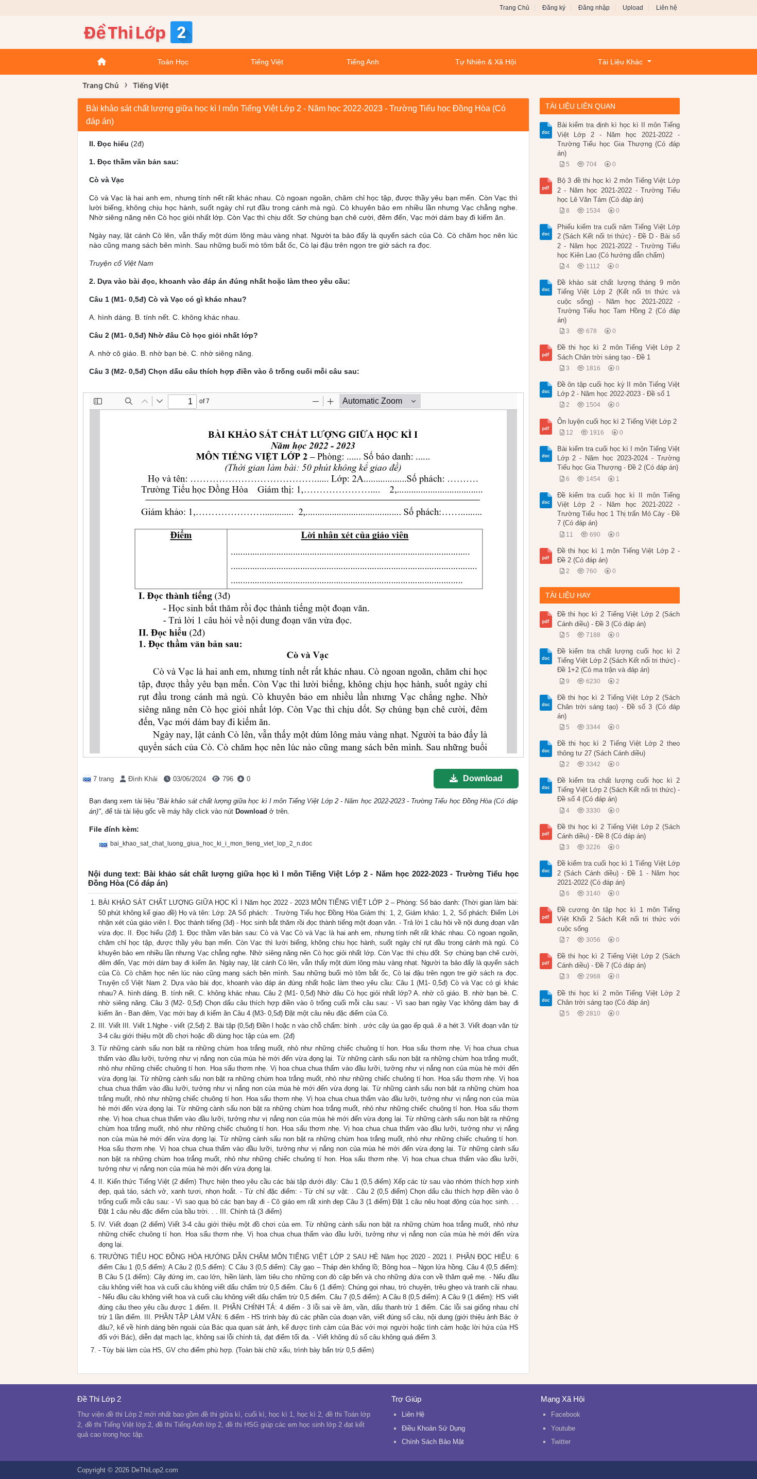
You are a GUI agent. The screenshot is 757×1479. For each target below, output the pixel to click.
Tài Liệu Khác (620, 62)
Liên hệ (666, 7)
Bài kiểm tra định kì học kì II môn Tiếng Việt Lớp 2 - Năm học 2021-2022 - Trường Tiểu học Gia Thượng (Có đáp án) (618, 139)
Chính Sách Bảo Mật (433, 1442)
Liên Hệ (413, 1414)
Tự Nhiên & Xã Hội (485, 62)
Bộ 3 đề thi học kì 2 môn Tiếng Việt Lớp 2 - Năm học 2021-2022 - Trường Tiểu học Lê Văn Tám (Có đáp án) (618, 190)
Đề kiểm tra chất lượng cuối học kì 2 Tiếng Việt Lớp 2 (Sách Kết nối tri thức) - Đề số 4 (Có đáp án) (618, 790)
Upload (633, 7)
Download (483, 778)
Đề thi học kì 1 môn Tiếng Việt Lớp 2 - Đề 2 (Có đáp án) (618, 555)
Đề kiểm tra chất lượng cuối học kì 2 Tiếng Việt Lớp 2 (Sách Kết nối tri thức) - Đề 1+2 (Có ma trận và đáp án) (618, 660)
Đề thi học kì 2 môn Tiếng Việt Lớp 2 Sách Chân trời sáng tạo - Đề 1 (618, 351)
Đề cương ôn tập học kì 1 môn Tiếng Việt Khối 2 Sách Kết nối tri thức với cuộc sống (618, 919)
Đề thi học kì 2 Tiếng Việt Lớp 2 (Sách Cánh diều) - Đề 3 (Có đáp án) (618, 618)
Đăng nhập (594, 7)
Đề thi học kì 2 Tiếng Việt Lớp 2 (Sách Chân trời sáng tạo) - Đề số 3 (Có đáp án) (618, 707)
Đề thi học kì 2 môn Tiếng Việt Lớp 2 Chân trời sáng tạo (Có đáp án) (618, 997)
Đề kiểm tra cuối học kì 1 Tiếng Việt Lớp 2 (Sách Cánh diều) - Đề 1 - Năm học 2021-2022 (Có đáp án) (618, 872)
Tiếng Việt (267, 62)
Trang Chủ (514, 7)
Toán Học (173, 62)
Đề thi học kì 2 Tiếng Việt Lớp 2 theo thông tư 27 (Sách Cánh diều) (618, 748)
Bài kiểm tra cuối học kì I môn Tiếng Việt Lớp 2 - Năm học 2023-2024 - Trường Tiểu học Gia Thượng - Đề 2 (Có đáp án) (618, 458)
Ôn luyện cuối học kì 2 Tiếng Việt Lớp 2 (617, 421)
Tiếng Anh (363, 62)
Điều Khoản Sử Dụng (433, 1428)
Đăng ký (553, 7)
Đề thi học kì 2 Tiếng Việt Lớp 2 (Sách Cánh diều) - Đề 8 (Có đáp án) (618, 831)
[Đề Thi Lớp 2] (159, 31)
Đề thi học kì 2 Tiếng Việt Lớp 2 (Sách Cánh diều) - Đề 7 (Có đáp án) (618, 960)
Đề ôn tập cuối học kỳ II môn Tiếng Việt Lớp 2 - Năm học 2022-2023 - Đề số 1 (618, 389)
